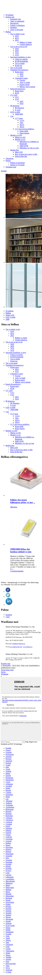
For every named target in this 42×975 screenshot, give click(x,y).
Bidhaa (8, 32)
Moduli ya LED (16, 135)
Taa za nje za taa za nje (18, 47)
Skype (3, 672)
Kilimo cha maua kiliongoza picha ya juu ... (22, 501)
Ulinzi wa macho (21, 59)
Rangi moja (19, 72)
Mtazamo (13, 507)
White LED (10, 315)
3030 (17, 49)
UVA (17, 99)
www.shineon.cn (27, 647)
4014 (17, 38)
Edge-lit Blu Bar (21, 156)
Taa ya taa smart (16, 68)
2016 (17, 36)
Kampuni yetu (15, 19)
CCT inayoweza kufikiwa (24, 129)
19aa (21, 123)
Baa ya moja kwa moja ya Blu (26, 154)
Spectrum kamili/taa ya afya (20, 57)
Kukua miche (25, 85)
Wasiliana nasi (11, 167)
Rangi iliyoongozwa (17, 89)
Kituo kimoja (24, 133)
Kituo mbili (24, 131)
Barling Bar (14, 150)
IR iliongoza (14, 106)
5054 (21, 104)
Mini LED (19, 152)
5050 (17, 51)
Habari (8, 161)
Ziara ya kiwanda (16, 30)
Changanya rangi (21, 78)
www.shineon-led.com (15, 647)
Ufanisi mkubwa (26, 44)
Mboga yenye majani (27, 87)
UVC (17, 97)
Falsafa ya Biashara (17, 25)
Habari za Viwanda (17, 165)
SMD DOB (24, 146)
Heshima (13, 28)
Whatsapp (4, 674)
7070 (17, 53)
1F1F (17, 55)
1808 (7, 319)
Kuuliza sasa (5, 664)
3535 (21, 76)
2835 (17, 40)
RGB (17, 93)
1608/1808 (19, 114)
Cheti (8, 617)
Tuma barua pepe (7, 670)
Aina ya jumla (25, 82)
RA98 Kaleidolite (21, 61)
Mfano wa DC (20, 137)
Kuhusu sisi (10, 17)
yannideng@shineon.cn (18, 643)
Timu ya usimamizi (17, 21)
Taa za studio (20, 63)
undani (20, 571)
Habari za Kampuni (17, 163)
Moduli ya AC (20, 139)
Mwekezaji (14, 23)
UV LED (13, 95)
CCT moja (19, 118)
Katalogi (9, 615)
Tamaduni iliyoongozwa (19, 70)
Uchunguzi (14, 571)
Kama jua (18, 66)
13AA (22, 120)
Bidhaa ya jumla (26, 42)
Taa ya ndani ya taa (17, 34)
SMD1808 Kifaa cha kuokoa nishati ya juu (20, 550)
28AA (22, 125)
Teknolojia (9, 158)
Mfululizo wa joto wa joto (29, 148)
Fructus (22, 80)
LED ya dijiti (15, 112)
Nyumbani (9, 15)
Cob (11, 116)
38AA (22, 127)
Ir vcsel (17, 110)
